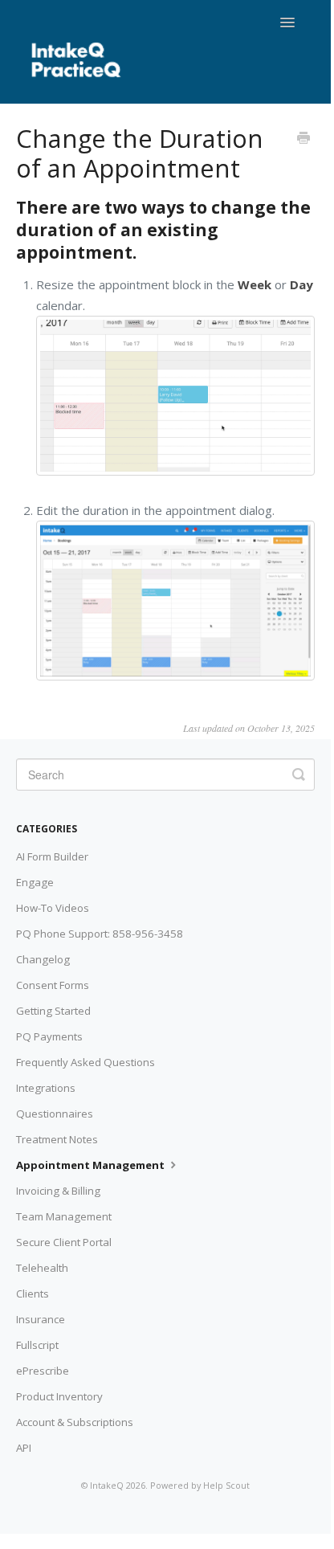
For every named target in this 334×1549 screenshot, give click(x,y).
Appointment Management (91, 1165)
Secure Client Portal (64, 1242)
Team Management (64, 1216)
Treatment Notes (57, 1139)
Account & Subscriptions (74, 1422)
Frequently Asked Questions (85, 1062)
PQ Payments (49, 1036)
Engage (35, 882)
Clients (32, 1293)
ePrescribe (42, 1370)
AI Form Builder (52, 856)
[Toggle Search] (298, 774)
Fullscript (37, 1345)
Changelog (43, 959)
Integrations (45, 1088)
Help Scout (226, 1485)
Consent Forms (52, 985)
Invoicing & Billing (58, 1190)
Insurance (40, 1319)
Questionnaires (54, 1113)
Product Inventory (59, 1396)
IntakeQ (107, 1485)
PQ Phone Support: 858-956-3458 (99, 933)
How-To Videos (52, 908)
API (23, 1448)
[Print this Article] (303, 139)
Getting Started (53, 1010)
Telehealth (42, 1268)
